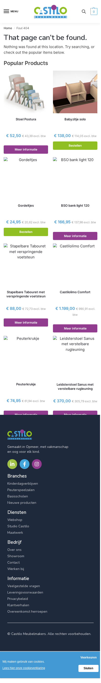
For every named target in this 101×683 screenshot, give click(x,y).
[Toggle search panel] (83, 11)
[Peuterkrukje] (26, 357)
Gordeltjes (26, 205)
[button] (93, 11)
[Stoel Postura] (26, 92)
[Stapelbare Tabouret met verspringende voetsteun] (26, 264)
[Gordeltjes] (26, 178)
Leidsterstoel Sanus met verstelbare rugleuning (75, 386)
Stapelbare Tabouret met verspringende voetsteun (26, 294)
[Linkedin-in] (12, 464)
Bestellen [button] (75, 145)
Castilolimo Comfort (75, 292)
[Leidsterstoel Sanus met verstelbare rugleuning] (75, 357)
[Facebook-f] (24, 464)
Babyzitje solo (75, 119)
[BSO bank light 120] (75, 178)
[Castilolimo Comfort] (75, 264)
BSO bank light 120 (75, 205)
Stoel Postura (26, 119)
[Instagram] (37, 464)
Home (8, 28)
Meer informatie (26, 149)
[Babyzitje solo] (75, 92)
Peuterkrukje (26, 384)
